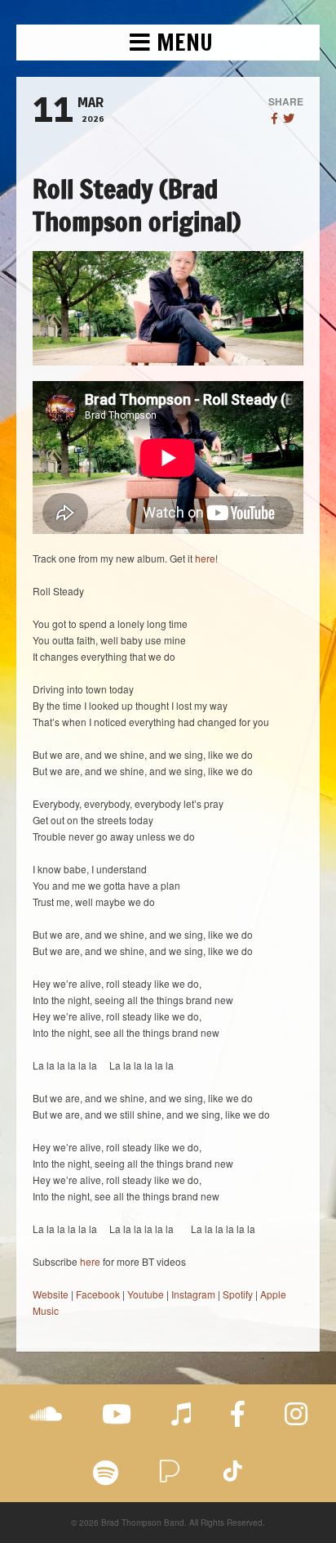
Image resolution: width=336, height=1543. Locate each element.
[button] (168, 43)
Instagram (193, 1294)
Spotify (238, 1294)
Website (51, 1294)
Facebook (98, 1294)
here (205, 558)
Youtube (145, 1294)
